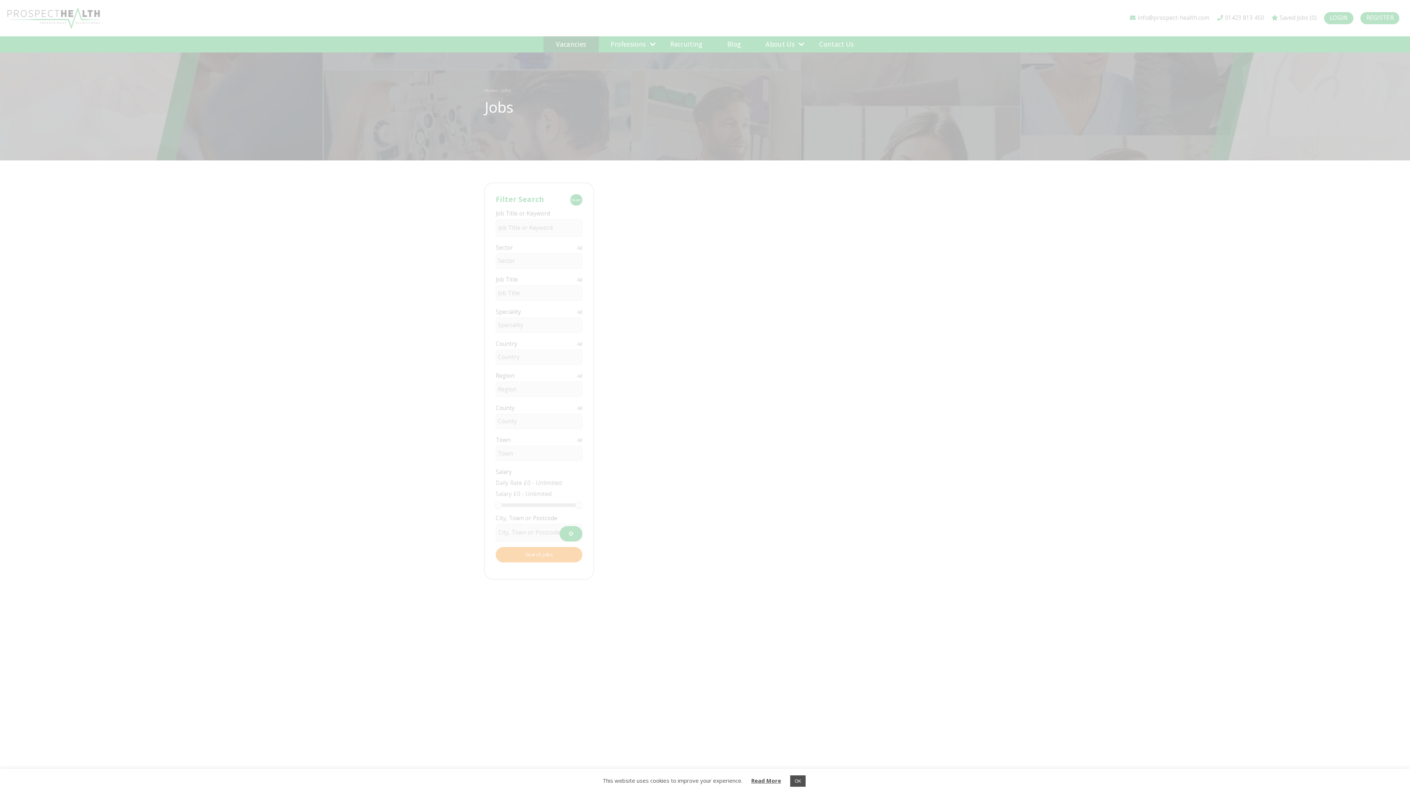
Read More (766, 780)
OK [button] (798, 781)
